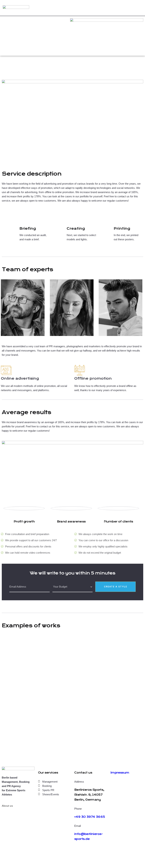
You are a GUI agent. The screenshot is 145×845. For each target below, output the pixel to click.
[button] (72, 469)
